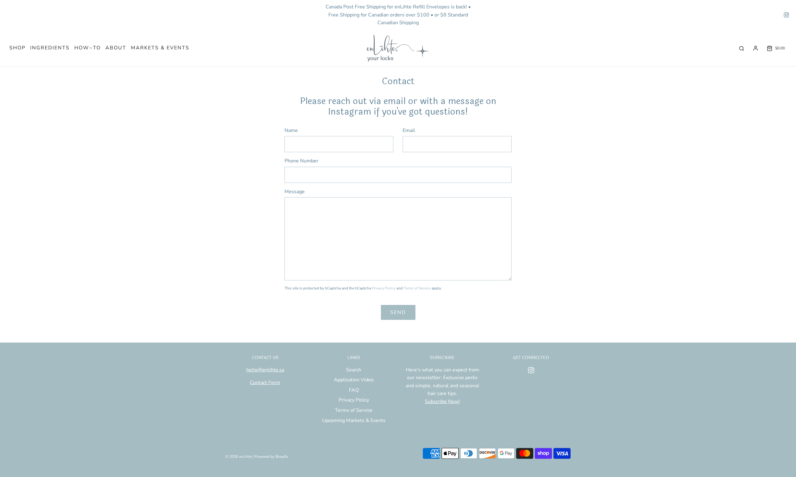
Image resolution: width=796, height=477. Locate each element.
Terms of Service (417, 288)
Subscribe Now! (442, 401)
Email (409, 130)
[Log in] (755, 48)
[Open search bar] (741, 48)
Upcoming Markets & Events (354, 420)
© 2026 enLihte (238, 456)
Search (353, 369)
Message (295, 191)
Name (291, 130)
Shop (17, 47)
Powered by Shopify (271, 456)
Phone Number (301, 160)
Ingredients (50, 47)
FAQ (354, 390)
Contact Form (265, 382)
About (115, 47)
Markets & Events (160, 47)
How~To (87, 47)
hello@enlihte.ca (265, 369)
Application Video (354, 379)
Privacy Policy (384, 288)
